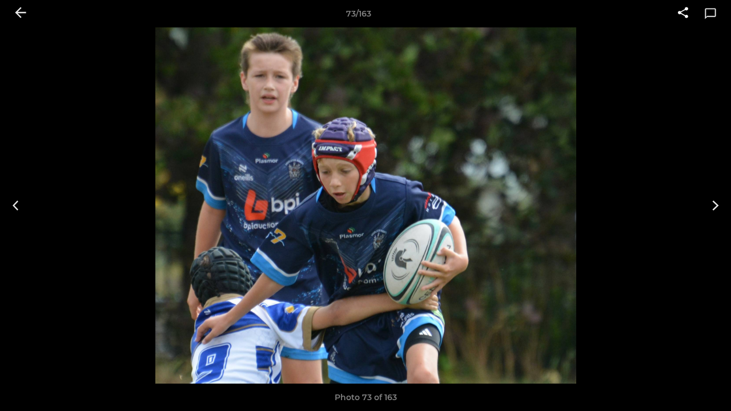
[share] (683, 14)
